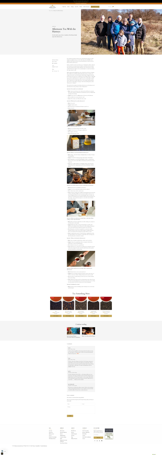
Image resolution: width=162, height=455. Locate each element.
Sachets (68, 6)
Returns (61, 433)
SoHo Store (51, 432)
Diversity (72, 435)
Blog (72, 437)
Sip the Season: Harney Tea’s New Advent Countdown (73, 336)
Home (50, 10)
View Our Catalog (85, 430)
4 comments (55, 63)
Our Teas (50, 430)
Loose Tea (76, 6)
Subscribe (98, 437)
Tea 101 (56, 66)
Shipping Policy (62, 435)
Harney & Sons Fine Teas (19, 445)
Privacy (34, 445)
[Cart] (112, 6)
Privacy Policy (86, 399)
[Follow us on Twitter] (97, 441)
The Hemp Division (52, 438)
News (52, 10)
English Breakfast (93, 311)
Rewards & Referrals (63, 432)
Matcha (81, 6)
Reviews (72, 432)
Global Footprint (74, 433)
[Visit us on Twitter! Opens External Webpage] (56, 71)
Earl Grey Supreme (81, 311)
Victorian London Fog (106, 311)
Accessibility (38, 445)
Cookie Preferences (44, 445)
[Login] (110, 6)
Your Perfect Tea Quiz (95, 6)
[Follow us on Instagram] (99, 441)
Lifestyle (54, 26)
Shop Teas (64, 6)
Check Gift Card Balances (86, 437)
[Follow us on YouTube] (102, 441)
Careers (83, 438)
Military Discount (74, 438)
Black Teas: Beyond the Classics (88, 336)
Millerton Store (51, 433)
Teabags (72, 6)
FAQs (61, 438)
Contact (83, 435)
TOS (31, 445)
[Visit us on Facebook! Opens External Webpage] (52, 71)
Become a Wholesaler (85, 432)
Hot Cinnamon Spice (68, 311)
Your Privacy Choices (63, 443)
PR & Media (84, 433)
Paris (56, 311)
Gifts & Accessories (86, 6)
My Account (62, 430)
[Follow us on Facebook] (95, 441)
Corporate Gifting (63, 437)
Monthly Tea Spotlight (52, 437)
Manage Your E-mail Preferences (63, 441)
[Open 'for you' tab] (2, 454)
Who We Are (73, 430)
